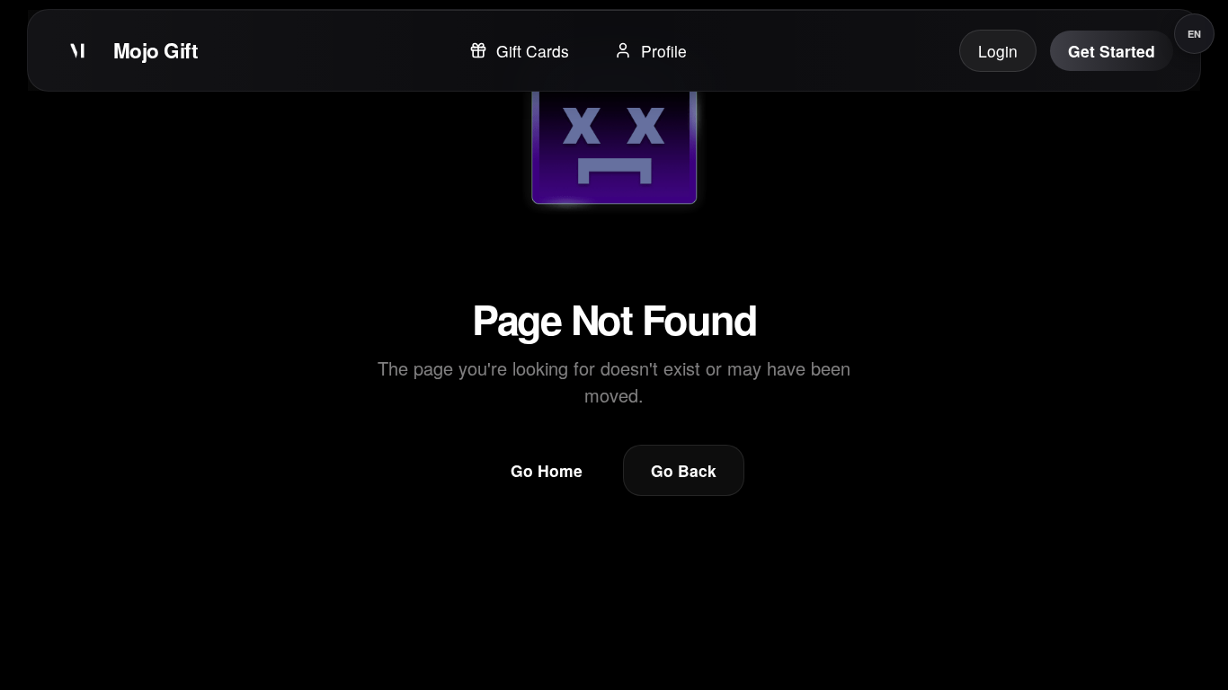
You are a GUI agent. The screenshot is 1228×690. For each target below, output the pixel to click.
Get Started (1111, 51)
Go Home (547, 470)
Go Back (683, 470)
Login (998, 51)
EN (1194, 33)
